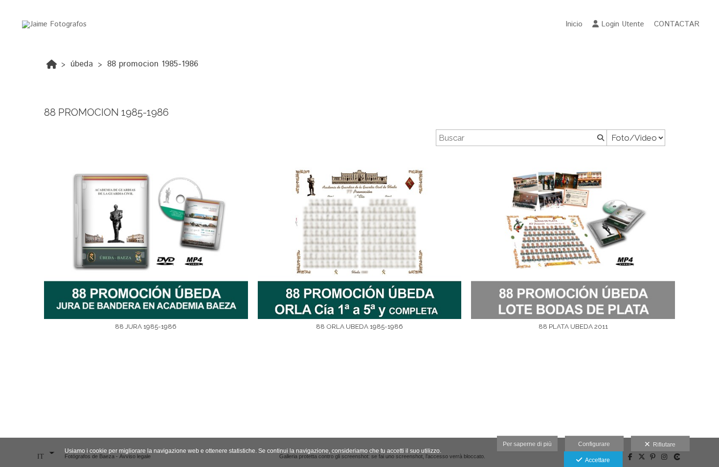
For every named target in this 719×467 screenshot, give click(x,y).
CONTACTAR (676, 24)
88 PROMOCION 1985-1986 (152, 64)
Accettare (596, 460)
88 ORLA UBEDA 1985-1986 (359, 326)
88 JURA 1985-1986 (146, 326)
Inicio (574, 24)
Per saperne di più (527, 444)
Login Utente (622, 24)
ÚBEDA (81, 64)
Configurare (594, 444)
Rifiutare (662, 444)
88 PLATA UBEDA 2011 (573, 326)
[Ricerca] (599, 137)
